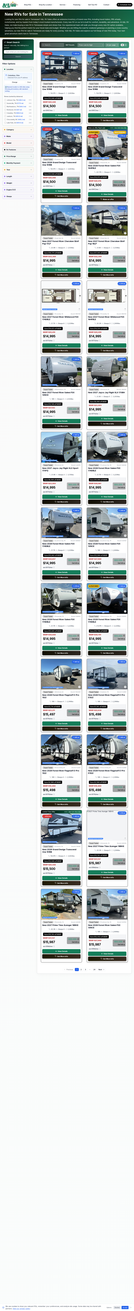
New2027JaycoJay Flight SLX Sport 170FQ (60, 469)
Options (109, 1307)
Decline (117, 1307)
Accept (125, 1307)
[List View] (125, 45)
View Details (62, 115)
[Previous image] (43, 66)
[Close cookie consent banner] (131, 1307)
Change (14, 82)
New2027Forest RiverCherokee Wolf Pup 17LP (60, 242)
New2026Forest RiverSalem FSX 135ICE (104, 545)
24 (94, 970)
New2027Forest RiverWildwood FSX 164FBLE (106, 318)
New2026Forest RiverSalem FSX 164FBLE (104, 167)
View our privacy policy (21, 1309)
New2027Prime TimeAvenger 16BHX (106, 846)
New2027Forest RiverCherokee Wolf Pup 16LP (106, 242)
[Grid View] (122, 45)
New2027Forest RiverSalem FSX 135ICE (58, 393)
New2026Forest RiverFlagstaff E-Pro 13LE (60, 696)
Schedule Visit (125, 5)
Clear (29, 82)
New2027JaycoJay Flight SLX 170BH (106, 392)
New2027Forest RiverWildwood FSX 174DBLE (60, 318)
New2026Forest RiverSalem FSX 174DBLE (104, 469)
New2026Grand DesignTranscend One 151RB (59, 88)
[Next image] (79, 66)
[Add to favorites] (79, 79)
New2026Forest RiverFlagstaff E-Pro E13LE (106, 696)
